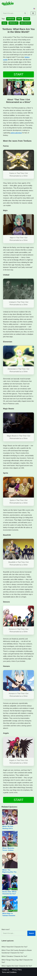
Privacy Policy (17, 970)
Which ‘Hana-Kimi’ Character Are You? (14, 947)
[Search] (25, 13)
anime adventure (16, 133)
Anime (19, 18)
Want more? (6, 929)
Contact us (5, 970)
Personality (13, 23)
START (18, 74)
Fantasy (26, 18)
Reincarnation (25, 23)
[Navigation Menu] (33, 13)
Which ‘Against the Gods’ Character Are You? (17, 966)
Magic (4, 23)
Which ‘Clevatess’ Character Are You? (14, 956)
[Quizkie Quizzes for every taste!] (8, 3)
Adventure (10, 18)
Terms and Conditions (9, 972)
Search (31, 933)
